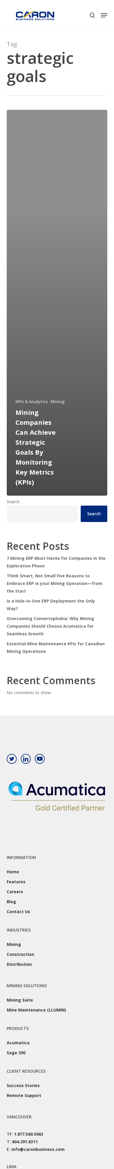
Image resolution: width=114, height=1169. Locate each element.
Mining (58, 401)
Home (13, 871)
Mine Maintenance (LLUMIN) (36, 1010)
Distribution (19, 964)
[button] (104, 15)
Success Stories (23, 1085)
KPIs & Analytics (31, 401)
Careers (15, 891)
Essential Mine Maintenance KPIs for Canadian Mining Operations (56, 647)
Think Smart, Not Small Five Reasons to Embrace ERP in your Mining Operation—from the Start (54, 583)
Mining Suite (20, 1000)
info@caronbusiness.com (38, 1149)
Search (13, 501)
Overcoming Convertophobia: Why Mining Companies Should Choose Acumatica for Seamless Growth (50, 626)
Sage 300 (16, 1052)
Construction (20, 954)
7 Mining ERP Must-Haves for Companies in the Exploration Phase (56, 562)
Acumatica (18, 1042)
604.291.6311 (25, 1141)
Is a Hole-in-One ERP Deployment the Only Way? (51, 604)
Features (16, 881)
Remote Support (24, 1095)
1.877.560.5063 (28, 1134)
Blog (11, 901)
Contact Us (18, 911)
